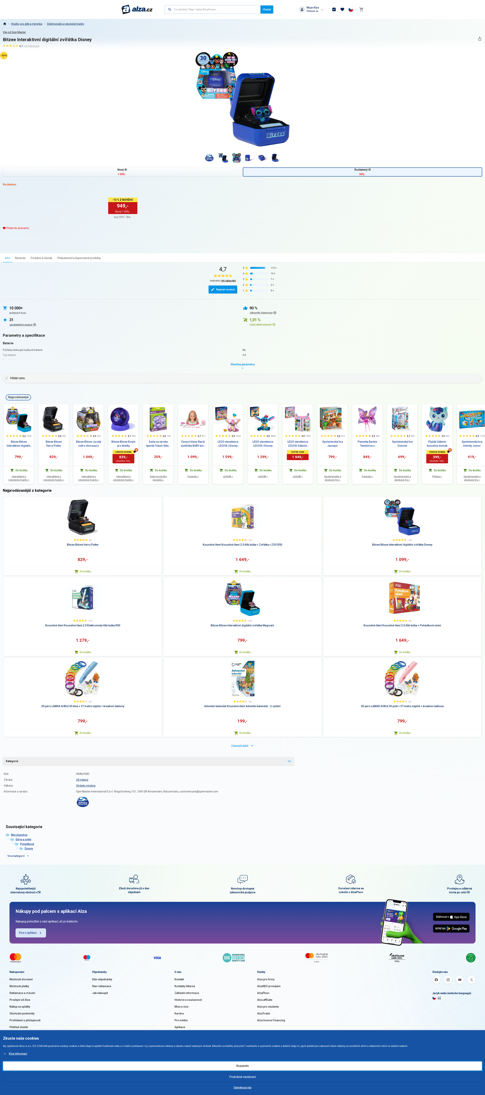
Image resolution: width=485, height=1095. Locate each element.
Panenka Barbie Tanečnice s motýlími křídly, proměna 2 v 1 (367, 444)
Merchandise (19, 834)
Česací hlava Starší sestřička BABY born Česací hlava (193, 444)
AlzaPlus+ (263, 993)
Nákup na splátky (19, 1006)
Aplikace (179, 1027)
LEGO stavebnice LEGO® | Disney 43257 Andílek (228, 444)
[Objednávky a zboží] (334, 9)
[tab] (7, 257)
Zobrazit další (239, 745)
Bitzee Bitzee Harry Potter (54, 443)
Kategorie (12, 761)
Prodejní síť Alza (19, 999)
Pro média (181, 1020)
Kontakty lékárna (184, 986)
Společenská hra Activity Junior (472, 443)
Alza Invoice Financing (271, 1020)
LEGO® (228, 476)
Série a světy (23, 839)
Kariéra (179, 1013)
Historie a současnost (188, 999)
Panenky (193, 476)
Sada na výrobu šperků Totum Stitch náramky (158, 444)
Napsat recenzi (225, 289)
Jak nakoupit (100, 993)
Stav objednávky (102, 979)
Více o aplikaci (28, 932)
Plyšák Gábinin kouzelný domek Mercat (437, 444)
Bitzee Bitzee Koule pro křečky (123, 443)
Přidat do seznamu (17, 228)
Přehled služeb (18, 1027)
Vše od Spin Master (14, 32)
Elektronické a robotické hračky (65, 23)
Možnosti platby (19, 986)
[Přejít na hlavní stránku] (137, 9)
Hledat (267, 9)
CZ (439, 997)
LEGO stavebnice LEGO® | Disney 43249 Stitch (263, 444)
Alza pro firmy (266, 979)
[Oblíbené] (342, 9)
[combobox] (212, 9)
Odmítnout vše (242, 1087)
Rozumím (242, 1066)
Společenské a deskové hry (332, 478)
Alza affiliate (264, 999)
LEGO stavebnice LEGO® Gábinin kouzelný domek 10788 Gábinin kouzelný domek (297, 444)
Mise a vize (181, 1006)
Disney (29, 848)
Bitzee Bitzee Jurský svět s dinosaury (88, 443)
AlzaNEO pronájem (269, 986)
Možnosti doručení (21, 979)
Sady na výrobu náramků (158, 478)
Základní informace (186, 993)
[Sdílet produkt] (479, 38)
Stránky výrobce (85, 785)
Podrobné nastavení (242, 1077)
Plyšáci (437, 476)
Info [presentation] (7, 258)
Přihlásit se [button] (312, 11)
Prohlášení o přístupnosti (25, 1020)
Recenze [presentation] (20, 258)
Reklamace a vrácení (22, 993)
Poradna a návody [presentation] (41, 258)
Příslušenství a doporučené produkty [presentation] (79, 258)
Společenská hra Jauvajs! (332, 443)
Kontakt (179, 979)
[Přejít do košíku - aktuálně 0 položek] (361, 9)
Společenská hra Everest (402, 443)
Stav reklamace (101, 986)
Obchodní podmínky (21, 1013)
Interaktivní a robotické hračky (18, 478)
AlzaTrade (263, 1013)
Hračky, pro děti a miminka (26, 23)
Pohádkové (27, 844)
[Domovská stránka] (4, 24)
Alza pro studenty (268, 1006)
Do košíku (85, 571)
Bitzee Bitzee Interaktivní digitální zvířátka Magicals (19, 444)
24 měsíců (82, 779)
